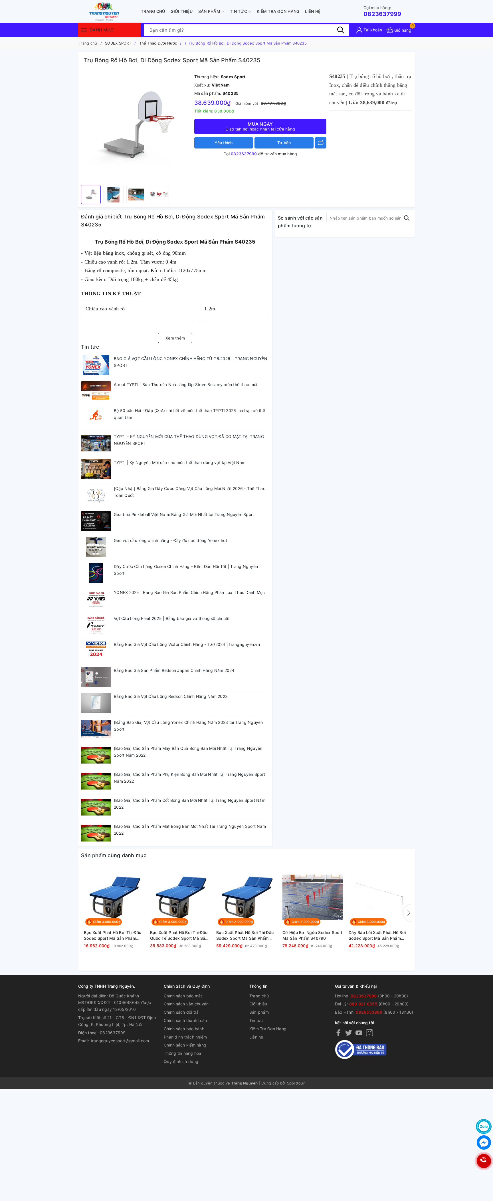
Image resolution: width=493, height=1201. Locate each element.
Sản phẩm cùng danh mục (114, 855)
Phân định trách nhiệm (185, 1037)
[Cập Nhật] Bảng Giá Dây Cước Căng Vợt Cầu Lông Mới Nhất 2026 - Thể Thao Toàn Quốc (189, 492)
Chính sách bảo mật (183, 995)
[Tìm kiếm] (340, 30)
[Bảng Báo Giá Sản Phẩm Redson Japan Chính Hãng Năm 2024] (96, 677)
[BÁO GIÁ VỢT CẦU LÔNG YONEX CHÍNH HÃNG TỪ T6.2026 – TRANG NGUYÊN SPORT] (96, 365)
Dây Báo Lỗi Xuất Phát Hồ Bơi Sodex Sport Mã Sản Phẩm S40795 (377, 935)
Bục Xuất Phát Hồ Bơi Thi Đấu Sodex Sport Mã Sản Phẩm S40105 (112, 935)
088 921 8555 (363, 1003)
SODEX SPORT (118, 43)
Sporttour (296, 1083)
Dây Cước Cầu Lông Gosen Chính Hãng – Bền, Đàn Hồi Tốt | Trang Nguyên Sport (186, 570)
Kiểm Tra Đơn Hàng (278, 11)
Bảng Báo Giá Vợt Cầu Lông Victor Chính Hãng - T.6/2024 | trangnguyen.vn (187, 644)
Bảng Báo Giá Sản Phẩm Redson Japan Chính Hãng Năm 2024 (174, 670)
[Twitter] (348, 1032)
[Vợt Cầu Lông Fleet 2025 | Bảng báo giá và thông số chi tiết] (96, 625)
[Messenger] (484, 1142)
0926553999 (369, 1012)
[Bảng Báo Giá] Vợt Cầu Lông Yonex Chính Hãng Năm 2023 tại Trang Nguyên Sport (188, 726)
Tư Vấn (284, 142)
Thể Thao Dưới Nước (158, 43)
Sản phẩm (209, 11)
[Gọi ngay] (483, 1161)
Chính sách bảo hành (184, 1028)
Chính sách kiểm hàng (185, 1045)
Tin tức (239, 11)
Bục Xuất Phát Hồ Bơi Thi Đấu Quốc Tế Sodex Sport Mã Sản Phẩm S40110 (179, 935)
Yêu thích (224, 142)
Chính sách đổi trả (181, 1012)
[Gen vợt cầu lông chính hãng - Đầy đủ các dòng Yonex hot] (96, 547)
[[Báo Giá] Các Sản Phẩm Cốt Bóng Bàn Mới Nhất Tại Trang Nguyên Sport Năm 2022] (96, 807)
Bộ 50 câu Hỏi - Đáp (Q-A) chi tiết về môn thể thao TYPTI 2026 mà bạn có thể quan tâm (189, 414)
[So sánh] (320, 142)
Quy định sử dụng (181, 1061)
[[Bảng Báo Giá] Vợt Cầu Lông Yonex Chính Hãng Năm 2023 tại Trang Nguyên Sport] (96, 729)
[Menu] (84, 29)
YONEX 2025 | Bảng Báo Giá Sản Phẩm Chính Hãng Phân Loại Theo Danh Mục (189, 592)
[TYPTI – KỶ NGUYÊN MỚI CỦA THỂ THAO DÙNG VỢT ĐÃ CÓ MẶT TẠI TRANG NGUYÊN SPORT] (96, 443)
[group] (136, 127)
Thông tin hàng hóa (182, 1053)
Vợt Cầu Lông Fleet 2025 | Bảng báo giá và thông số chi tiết (172, 618)
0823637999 (382, 11)
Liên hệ (312, 11)
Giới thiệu (182, 11)
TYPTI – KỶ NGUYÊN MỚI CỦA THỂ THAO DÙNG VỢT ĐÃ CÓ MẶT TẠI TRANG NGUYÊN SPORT (189, 440)
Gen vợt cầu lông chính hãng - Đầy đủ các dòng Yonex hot (170, 540)
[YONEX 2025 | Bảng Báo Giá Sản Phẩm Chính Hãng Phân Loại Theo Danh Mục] (96, 599)
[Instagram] (369, 1032)
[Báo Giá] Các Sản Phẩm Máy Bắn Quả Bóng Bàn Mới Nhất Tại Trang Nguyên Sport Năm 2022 (188, 752)
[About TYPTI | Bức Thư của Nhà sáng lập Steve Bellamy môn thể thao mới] (96, 391)
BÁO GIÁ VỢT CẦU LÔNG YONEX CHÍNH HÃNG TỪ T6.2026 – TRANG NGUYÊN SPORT (190, 362)
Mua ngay (260, 126)
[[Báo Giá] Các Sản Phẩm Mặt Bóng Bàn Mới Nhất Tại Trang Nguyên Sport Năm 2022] (96, 833)
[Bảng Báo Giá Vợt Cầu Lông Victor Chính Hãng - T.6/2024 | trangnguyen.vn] (96, 651)
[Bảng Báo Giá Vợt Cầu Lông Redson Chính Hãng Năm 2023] (96, 703)
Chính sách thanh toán (185, 1020)
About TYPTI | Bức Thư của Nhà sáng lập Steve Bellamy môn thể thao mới (185, 384)
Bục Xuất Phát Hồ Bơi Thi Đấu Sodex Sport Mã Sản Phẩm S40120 (245, 935)
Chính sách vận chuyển (186, 1003)
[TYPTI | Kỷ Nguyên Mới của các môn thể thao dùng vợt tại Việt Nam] (96, 469)
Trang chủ (153, 11)
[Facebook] (338, 1032)
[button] (407, 912)
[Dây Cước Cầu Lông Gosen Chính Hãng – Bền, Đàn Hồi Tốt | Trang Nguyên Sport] (96, 573)
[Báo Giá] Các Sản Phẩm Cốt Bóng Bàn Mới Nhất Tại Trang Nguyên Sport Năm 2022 (189, 804)
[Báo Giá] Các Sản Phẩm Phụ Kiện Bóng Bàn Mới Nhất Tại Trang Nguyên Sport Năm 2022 (189, 778)
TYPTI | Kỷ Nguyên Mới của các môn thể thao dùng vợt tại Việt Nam (179, 462)
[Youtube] (358, 1032)
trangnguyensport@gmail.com (120, 1040)
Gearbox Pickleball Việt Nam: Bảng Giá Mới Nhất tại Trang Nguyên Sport (184, 514)
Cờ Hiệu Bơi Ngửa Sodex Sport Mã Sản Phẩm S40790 (312, 935)
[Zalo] (484, 1126)
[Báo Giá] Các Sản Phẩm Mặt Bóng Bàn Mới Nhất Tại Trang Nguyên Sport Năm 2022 (190, 830)
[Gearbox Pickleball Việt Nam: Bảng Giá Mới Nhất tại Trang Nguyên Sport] (96, 521)
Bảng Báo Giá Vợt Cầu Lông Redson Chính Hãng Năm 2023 (171, 696)
